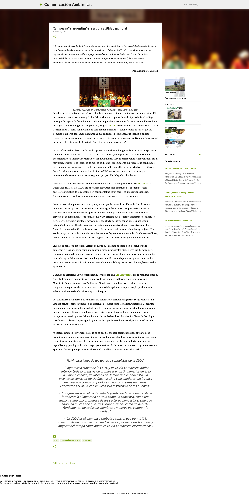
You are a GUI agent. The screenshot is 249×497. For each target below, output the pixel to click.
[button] (54, 37)
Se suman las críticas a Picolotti (178, 221)
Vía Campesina (124, 275)
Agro (56, 440)
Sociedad (87, 440)
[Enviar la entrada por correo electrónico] (54, 437)
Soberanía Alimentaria (70, 440)
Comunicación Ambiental (68, 4)
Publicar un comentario (64, 463)
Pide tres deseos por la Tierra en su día (181, 169)
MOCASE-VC (142, 183)
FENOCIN (113, 125)
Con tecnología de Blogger (126, 488)
